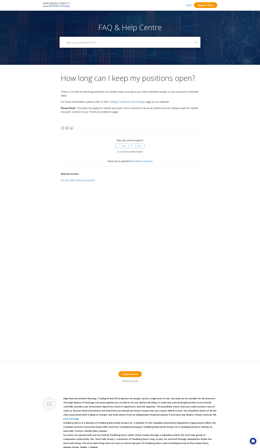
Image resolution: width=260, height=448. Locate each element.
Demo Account (130, 381)
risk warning (71, 418)
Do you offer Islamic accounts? (78, 180)
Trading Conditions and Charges (126, 101)
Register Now (205, 5)
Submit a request (143, 161)
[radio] (122, 146)
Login (188, 5)
